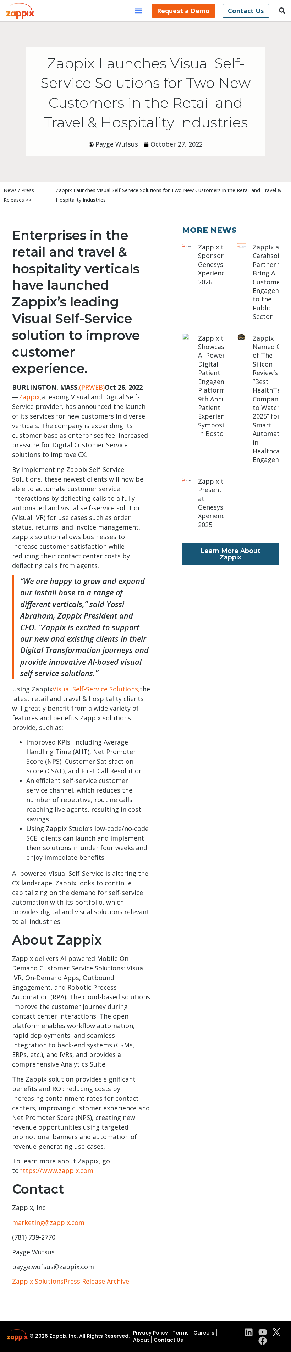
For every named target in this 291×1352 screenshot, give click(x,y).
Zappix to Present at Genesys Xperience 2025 (213, 503)
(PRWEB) (92, 387)
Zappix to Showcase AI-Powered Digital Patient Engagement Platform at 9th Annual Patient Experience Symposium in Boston (217, 386)
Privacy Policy (150, 1332)
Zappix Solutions (38, 1281)
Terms (180, 1332)
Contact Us (168, 1339)
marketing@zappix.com (48, 1222)
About (141, 1339)
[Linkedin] (249, 1332)
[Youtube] (262, 1332)
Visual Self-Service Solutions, (96, 689)
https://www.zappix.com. (57, 1170)
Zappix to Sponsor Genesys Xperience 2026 (213, 264)
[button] (138, 11)
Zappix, (30, 397)
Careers (203, 1332)
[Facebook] (262, 1340)
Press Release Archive (96, 1281)
